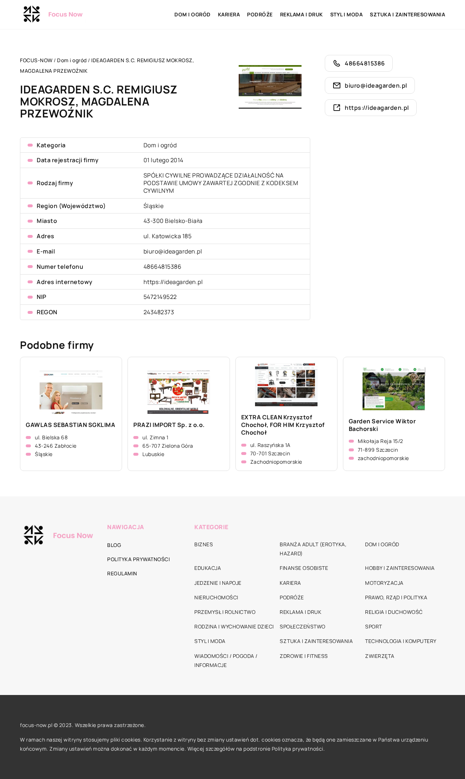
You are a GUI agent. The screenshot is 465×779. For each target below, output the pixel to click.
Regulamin (122, 573)
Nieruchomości (216, 597)
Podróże (260, 14)
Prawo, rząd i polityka (396, 597)
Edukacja (207, 567)
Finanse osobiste (304, 567)
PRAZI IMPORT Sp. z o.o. (169, 425)
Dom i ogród (192, 14)
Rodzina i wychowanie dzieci (234, 626)
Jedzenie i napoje (218, 582)
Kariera (229, 14)
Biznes (203, 544)
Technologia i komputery (401, 641)
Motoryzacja (384, 582)
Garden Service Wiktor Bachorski (382, 425)
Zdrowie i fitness (304, 655)
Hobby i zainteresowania (400, 567)
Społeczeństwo (303, 626)
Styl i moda (346, 14)
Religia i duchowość (394, 611)
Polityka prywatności (138, 559)
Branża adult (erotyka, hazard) (313, 549)
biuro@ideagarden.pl (172, 251)
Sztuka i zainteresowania (407, 14)
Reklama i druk (301, 14)
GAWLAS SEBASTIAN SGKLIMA (70, 425)
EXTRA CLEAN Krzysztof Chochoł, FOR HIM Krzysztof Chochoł (283, 425)
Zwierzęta (380, 655)
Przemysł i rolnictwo (224, 611)
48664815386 (162, 267)
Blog (114, 545)
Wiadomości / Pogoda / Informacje (226, 660)
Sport (373, 626)
